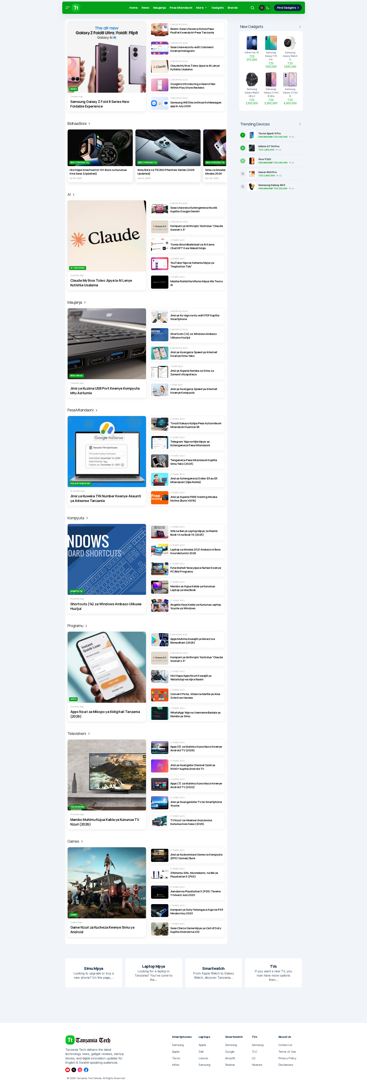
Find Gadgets (286, 8)
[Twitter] (74, 1070)
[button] (67, 7)
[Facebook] (86, 1070)
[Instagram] (80, 1070)
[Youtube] (68, 1070)
